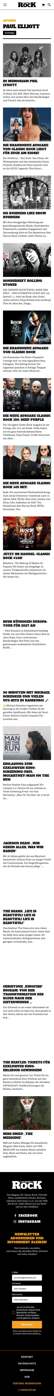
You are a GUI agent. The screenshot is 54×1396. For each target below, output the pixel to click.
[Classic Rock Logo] (27, 4)
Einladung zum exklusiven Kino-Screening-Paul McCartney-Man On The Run (26, 772)
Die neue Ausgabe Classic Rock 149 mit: (26, 485)
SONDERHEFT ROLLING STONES (22, 283)
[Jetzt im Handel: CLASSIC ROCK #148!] (27, 533)
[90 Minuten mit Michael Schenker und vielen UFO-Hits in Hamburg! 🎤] (27, 672)
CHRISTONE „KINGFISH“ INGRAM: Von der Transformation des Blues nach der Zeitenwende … (23, 994)
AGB (27, 1376)
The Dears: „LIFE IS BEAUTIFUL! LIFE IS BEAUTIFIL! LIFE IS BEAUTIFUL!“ (19, 917)
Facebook (28, 1215)
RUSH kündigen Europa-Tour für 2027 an (25, 624)
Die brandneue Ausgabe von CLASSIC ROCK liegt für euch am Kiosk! (25, 149)
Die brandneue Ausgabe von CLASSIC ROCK (25, 350)
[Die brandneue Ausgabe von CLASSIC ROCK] (27, 327)
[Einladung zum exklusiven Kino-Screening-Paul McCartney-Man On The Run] (27, 743)
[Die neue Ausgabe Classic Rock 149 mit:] (27, 462)
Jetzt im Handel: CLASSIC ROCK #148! (26, 556)
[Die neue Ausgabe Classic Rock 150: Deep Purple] (27, 395)
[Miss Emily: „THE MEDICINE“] (27, 1113)
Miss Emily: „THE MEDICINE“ (18, 1136)
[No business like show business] (27, 192)
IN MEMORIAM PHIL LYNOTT (20, 83)
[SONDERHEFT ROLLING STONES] (27, 260)
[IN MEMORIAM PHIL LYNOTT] (27, 60)
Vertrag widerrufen (27, 1383)
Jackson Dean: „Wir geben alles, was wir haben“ (23, 847)
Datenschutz (27, 1363)
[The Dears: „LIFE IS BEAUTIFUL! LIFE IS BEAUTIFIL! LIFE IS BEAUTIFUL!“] (27, 890)
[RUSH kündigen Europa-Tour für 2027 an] (27, 601)
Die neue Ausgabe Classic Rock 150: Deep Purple (26, 418)
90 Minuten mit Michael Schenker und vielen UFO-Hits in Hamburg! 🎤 (26, 696)
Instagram (29, 1221)
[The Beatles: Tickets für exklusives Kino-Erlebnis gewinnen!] (27, 1041)
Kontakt (27, 1356)
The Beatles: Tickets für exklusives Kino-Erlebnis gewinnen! (26, 1066)
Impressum (27, 1370)
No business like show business (24, 215)
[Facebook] (15, 1216)
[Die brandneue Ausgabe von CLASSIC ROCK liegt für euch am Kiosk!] (27, 124)
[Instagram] (15, 1222)
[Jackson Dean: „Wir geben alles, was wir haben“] (27, 822)
